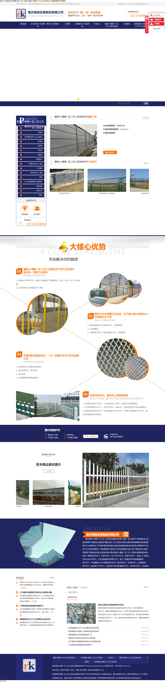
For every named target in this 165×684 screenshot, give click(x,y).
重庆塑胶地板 (103, 678)
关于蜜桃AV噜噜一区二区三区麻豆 (92, 658)
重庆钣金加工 (136, 678)
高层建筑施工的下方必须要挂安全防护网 (35, 612)
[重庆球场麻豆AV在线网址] (134, 180)
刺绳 (40, 177)
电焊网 (40, 146)
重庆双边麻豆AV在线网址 (69, 506)
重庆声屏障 (34, 506)
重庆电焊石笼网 (50, 193)
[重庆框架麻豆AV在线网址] (92, 180)
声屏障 (40, 141)
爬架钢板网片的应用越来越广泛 (80, 635)
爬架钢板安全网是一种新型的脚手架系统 (35, 625)
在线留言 (157, 19)
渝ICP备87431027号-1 (122, 666)
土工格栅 (39, 168)
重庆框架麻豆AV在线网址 (92, 193)
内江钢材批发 (120, 678)
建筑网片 (39, 159)
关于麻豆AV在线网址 (38, 26)
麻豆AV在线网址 (53, 25)
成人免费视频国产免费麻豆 (33, 182)
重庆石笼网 (116, 674)
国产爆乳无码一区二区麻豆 (33, 137)
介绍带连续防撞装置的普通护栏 (31, 598)
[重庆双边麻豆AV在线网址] (69, 492)
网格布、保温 (35, 164)
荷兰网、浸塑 (36, 173)
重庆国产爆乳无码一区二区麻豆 (137, 674)
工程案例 (126, 25)
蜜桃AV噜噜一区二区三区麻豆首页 (64, 658)
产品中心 (97, 25)
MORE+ (146, 163)
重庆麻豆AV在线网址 (100, 674)
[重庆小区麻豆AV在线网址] (115, 480)
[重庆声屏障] (34, 492)
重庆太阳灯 (111, 678)
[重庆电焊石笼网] (50, 180)
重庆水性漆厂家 (69, 678)
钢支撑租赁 (78, 678)
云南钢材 (85, 678)
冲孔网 (40, 150)
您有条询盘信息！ (140, 4)
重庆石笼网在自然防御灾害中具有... (111, 605)
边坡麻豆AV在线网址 (82, 26)
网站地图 (120, 4)
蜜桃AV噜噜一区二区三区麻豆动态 (112, 26)
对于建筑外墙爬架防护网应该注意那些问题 (36, 585)
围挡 (40, 195)
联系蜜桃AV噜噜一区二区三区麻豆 (141, 26)
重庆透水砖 (128, 678)
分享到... (157, 24)
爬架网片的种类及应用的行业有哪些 (81, 638)
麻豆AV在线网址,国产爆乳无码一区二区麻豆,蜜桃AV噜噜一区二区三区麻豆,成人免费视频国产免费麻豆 (33, 1)
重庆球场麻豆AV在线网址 (134, 193)
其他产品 (39, 191)
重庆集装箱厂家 (94, 678)
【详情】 (34, 594)
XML (129, 4)
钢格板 (40, 155)
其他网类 (39, 186)
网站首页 (23, 25)
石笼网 (67, 25)
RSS (125, 4)
